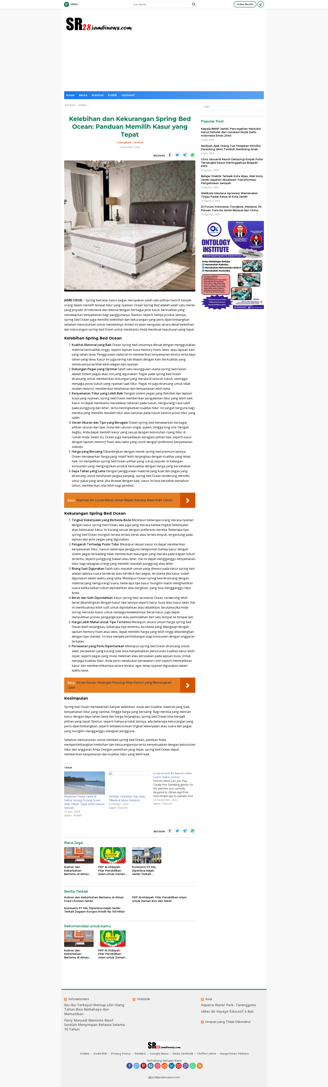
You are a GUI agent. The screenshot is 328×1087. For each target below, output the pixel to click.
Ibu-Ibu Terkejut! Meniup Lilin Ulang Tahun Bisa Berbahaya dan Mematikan (94, 1009)
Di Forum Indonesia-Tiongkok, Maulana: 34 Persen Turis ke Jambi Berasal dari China (231, 208)
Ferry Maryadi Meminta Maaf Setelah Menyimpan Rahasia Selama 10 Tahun (94, 1024)
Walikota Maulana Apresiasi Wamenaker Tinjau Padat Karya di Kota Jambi (229, 195)
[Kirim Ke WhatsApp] (192, 155)
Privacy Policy (121, 1053)
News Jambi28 (183, 1053)
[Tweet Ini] (177, 155)
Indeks (85, 1053)
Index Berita (245, 4)
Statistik (143, 999)
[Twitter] (136, 1066)
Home (70, 95)
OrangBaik (124, 142)
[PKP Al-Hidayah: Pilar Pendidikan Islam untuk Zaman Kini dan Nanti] (113, 855)
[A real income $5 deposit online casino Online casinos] (175, 788)
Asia (208, 999)
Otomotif (127, 95)
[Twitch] (186, 1066)
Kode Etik (100, 1053)
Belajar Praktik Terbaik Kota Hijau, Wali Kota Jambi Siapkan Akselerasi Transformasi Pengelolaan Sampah (232, 179)
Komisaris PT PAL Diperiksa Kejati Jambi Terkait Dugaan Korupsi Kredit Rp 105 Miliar (145, 870)
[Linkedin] (172, 1066)
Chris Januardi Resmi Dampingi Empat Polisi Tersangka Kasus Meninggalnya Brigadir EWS (232, 163)
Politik (112, 95)
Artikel (138, 142)
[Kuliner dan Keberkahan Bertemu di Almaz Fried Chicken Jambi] (79, 855)
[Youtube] (179, 1066)
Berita (83, 95)
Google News (159, 1053)
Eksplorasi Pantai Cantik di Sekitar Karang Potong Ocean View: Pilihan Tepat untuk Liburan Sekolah (84, 802)
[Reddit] (165, 1066)
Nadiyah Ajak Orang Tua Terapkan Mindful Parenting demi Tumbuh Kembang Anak (230, 147)
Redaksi (140, 1053)
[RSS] (200, 1066)
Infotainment (79, 999)
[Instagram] (158, 1066)
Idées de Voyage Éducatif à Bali (227, 1011)
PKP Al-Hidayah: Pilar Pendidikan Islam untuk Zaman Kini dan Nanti (111, 870)
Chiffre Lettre (206, 1053)
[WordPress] (150, 1066)
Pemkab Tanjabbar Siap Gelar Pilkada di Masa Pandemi (127, 798)
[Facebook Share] (170, 155)
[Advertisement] (164, 62)
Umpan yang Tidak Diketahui (227, 1022)
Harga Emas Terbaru (234, 1053)
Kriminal (97, 95)
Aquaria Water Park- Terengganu (228, 1005)
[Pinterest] (143, 1066)
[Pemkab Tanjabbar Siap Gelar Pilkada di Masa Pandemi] (129, 783)
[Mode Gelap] (260, 4)
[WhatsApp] (193, 1066)
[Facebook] (129, 1066)
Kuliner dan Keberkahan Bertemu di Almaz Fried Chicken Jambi (78, 870)
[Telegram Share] (185, 155)
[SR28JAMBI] (98, 23)
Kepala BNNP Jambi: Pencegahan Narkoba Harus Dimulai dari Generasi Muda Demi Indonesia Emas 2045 (231, 132)
